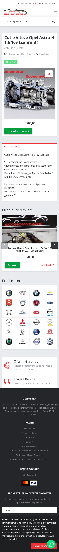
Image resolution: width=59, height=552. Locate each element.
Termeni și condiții (29, 446)
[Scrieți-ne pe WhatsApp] (51, 544)
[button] (49, 73)
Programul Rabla (29, 433)
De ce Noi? (29, 437)
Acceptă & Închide (44, 546)
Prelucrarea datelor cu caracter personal (29, 450)
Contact (29, 441)
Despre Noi (29, 428)
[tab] (29, 146)
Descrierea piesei (12, 146)
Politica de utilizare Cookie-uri (29, 455)
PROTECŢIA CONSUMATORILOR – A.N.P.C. (29, 459)
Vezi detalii (47, 265)
